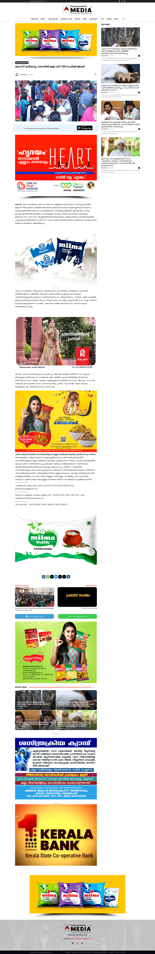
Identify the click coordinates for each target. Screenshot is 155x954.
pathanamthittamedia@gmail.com (81, 938)
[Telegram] (119, 1)
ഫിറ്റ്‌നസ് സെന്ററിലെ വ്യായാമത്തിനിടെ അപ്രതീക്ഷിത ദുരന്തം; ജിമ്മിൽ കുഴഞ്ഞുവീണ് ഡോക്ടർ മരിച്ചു (33, 704)
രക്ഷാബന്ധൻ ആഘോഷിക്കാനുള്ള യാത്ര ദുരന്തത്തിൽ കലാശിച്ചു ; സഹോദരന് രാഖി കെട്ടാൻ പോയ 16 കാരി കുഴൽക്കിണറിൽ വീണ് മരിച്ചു (76, 704)
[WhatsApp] (48, 577)
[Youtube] (124, 1)
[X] (122, 1)
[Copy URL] (64, 577)
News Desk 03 (23, 74)
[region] (56, 41)
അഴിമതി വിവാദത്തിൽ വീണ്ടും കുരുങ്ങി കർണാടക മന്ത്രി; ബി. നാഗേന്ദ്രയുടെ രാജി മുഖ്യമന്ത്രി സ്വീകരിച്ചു (34, 724)
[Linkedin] (68, 577)
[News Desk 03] (17, 74)
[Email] (60, 577)
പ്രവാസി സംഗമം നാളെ (89, 608)
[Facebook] (43, 577)
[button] (123, 19)
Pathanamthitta (22, 62)
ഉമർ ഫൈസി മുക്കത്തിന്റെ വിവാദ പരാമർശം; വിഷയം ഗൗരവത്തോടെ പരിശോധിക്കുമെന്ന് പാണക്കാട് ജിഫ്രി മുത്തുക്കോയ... (118, 162)
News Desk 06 (20, 708)
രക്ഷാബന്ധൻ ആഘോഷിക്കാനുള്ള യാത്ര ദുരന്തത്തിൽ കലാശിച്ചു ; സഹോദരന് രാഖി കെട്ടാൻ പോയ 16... (120, 87)
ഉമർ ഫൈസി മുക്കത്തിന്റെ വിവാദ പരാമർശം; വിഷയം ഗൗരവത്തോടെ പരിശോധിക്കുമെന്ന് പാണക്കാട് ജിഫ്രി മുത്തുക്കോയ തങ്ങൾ (74, 724)
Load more (55, 733)
